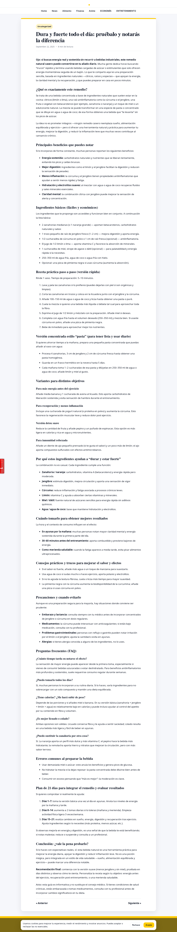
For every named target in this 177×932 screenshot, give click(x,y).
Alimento (66, 11)
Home (44, 11)
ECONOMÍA (105, 11)
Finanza (80, 11)
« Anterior (42, 903)
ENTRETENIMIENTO (126, 11)
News (54, 11)
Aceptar (149, 925)
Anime (92, 11)
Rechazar (136, 925)
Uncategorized (44, 26)
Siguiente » (134, 903)
